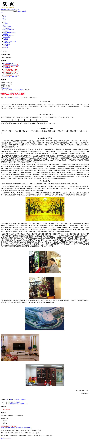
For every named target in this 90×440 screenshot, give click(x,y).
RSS (6, 9)
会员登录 (3, 9)
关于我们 (24, 427)
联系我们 (3, 427)
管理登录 (29, 427)
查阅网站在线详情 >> (6, 88)
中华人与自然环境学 (18, 90)
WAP (8, 9)
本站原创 (16, 97)
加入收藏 (16, 9)
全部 (2, 12)
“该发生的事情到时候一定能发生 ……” (17, 403)
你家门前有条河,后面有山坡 (10, 76)
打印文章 (16, 399)
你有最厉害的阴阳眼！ (9, 63)
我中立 (5, 422)
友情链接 (13, 427)
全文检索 (24, 11)
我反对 (5, 423)
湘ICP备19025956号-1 (6, 438)
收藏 (11, 399)
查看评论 (23, 399)
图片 (4, 16)
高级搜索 (19, 11)
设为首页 (11, 9)
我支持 (5, 420)
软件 (4, 18)
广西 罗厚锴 (7, 97)
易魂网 (10, 90)
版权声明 (18, 427)
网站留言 (8, 427)
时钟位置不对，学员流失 (14, 402)
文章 (4, 15)
